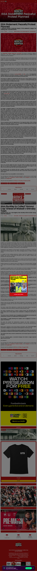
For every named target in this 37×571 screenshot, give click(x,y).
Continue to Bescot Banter (18, 294)
